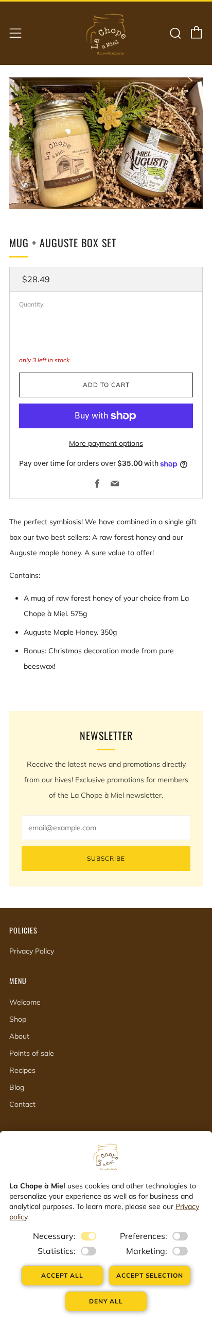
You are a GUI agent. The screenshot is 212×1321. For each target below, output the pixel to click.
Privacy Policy (31, 951)
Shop (17, 1019)
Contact (22, 1104)
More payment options (106, 443)
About (19, 1036)
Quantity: (32, 304)
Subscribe (106, 858)
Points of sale (31, 1053)
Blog (16, 1087)
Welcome (25, 1002)
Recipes (22, 1070)
